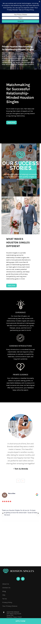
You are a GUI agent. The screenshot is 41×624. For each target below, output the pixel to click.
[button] (3, 514)
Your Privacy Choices (9, 606)
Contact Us (6, 588)
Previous (18, 481)
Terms (4, 599)
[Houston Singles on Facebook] (18, 579)
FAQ (3, 595)
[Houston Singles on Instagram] (23, 579)
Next (23, 481)
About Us (5, 584)
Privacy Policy (7, 602)
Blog (4, 591)
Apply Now (20, 621)
